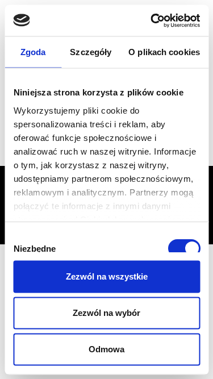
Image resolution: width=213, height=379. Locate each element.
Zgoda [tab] (33, 52)
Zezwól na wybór (106, 313)
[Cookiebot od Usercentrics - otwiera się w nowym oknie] (151, 20)
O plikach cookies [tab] (164, 52)
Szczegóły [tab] (90, 52)
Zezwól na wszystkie (107, 276)
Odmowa (106, 349)
